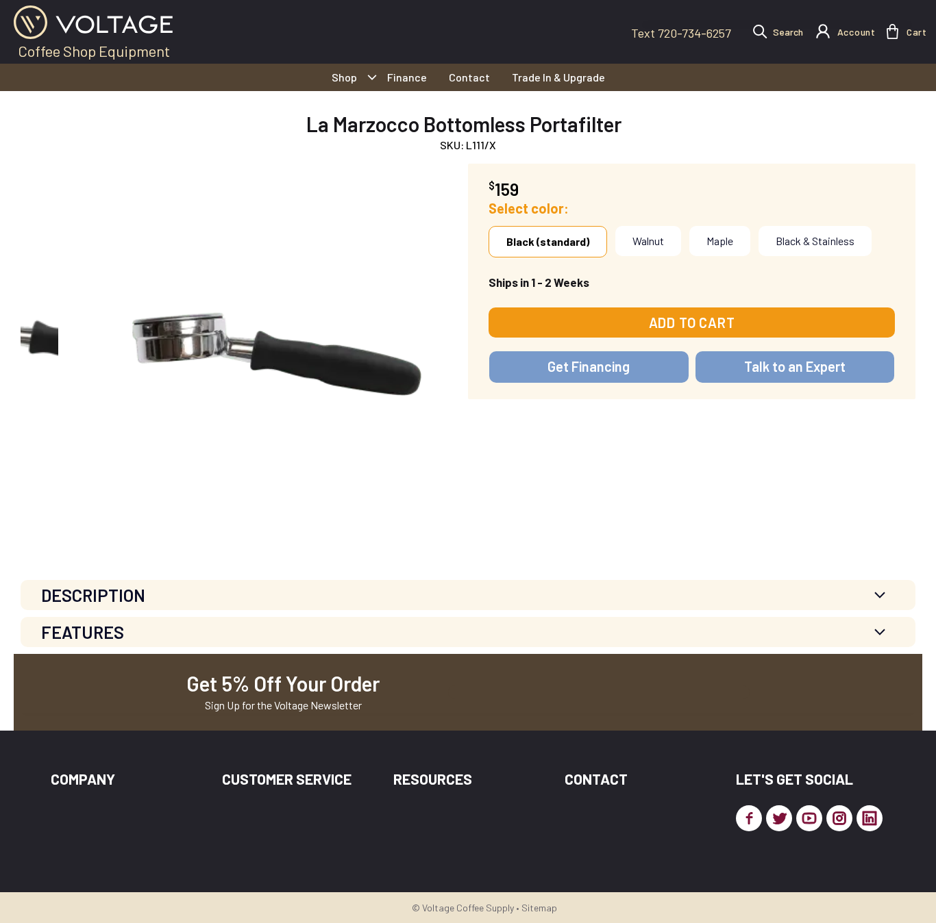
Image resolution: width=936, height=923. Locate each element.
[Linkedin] (870, 818)
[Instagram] (839, 818)
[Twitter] (779, 818)
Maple (719, 240)
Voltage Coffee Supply (468, 907)
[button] (892, 31)
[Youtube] (809, 818)
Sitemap (539, 907)
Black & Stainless (815, 240)
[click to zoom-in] (263, 348)
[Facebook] (749, 818)
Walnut (648, 240)
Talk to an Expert (795, 366)
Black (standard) (547, 241)
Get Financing (588, 366)
